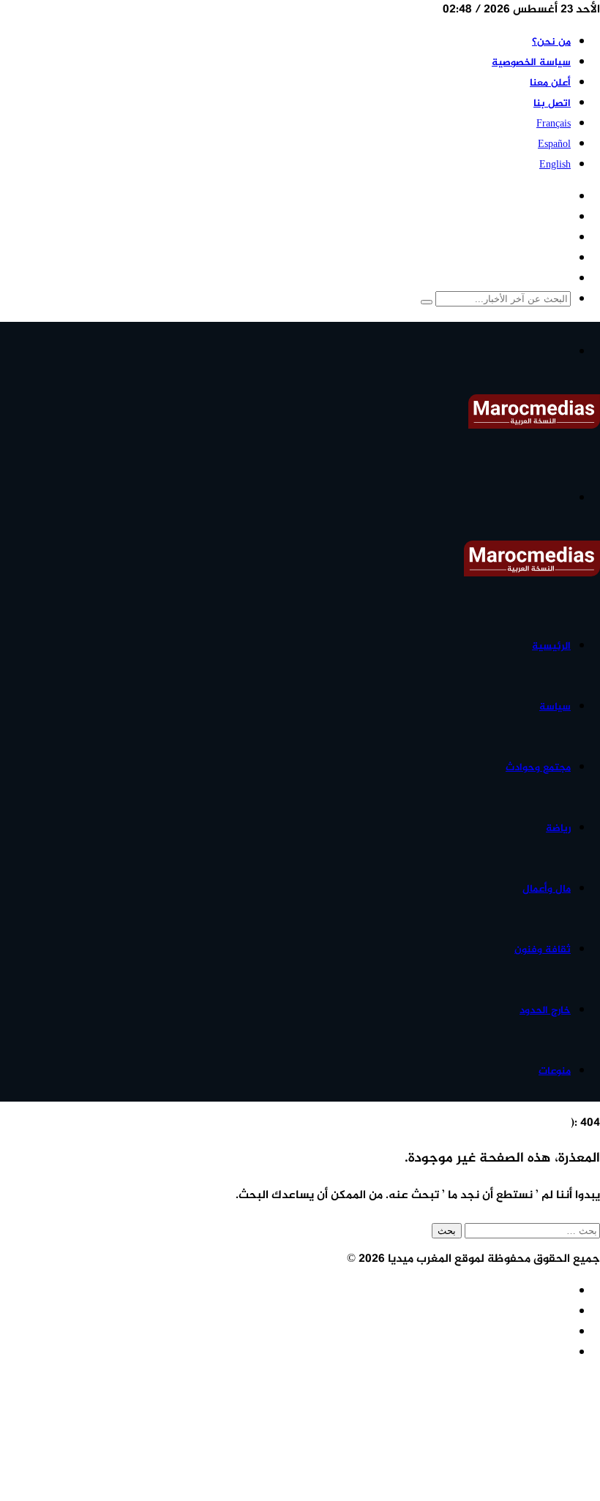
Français (553, 124)
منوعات (555, 1071)
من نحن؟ (551, 42)
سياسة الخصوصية (531, 62)
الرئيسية (551, 646)
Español (554, 144)
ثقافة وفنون (542, 949)
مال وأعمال (546, 889)
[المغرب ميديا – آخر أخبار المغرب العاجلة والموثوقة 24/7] (534, 426)
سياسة (555, 707)
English (555, 165)
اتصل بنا (552, 103)
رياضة (558, 828)
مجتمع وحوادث (538, 767)
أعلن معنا (550, 83)
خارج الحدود (545, 1010)
